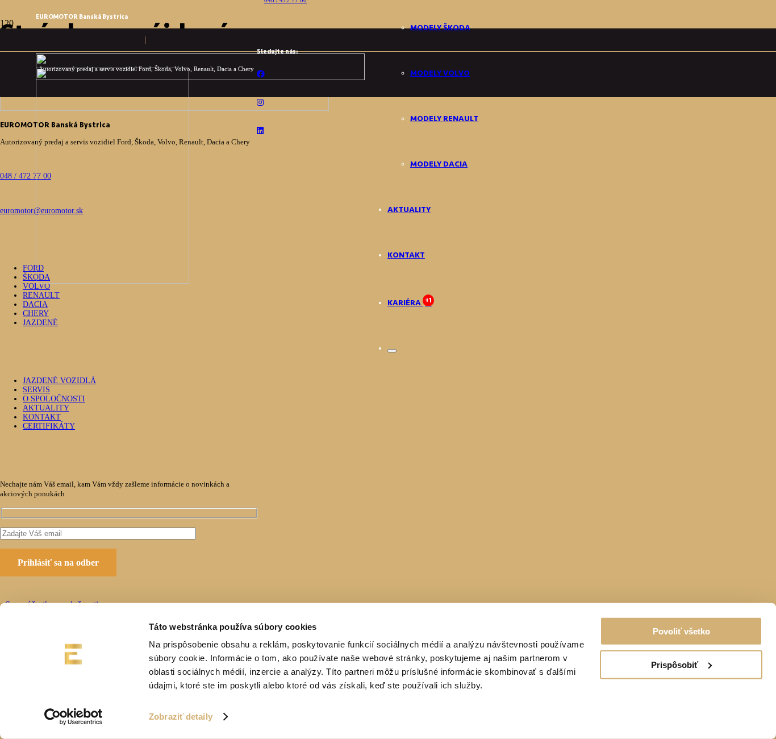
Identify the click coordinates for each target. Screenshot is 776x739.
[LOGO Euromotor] (200, 77)
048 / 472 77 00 (25, 176)
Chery (36, 313)
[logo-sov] (112, 280)
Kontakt (42, 417)
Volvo (36, 286)
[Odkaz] (9, 101)
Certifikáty (49, 426)
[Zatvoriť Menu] (392, 350)
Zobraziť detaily (180, 716)
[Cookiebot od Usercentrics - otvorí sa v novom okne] (73, 716)
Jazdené (40, 322)
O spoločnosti (54, 399)
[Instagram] (260, 102)
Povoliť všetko (681, 631)
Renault (41, 295)
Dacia (35, 304)
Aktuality (46, 408)
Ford (33, 268)
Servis (36, 389)
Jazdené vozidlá (59, 380)
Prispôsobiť (674, 664)
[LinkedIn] (260, 131)
